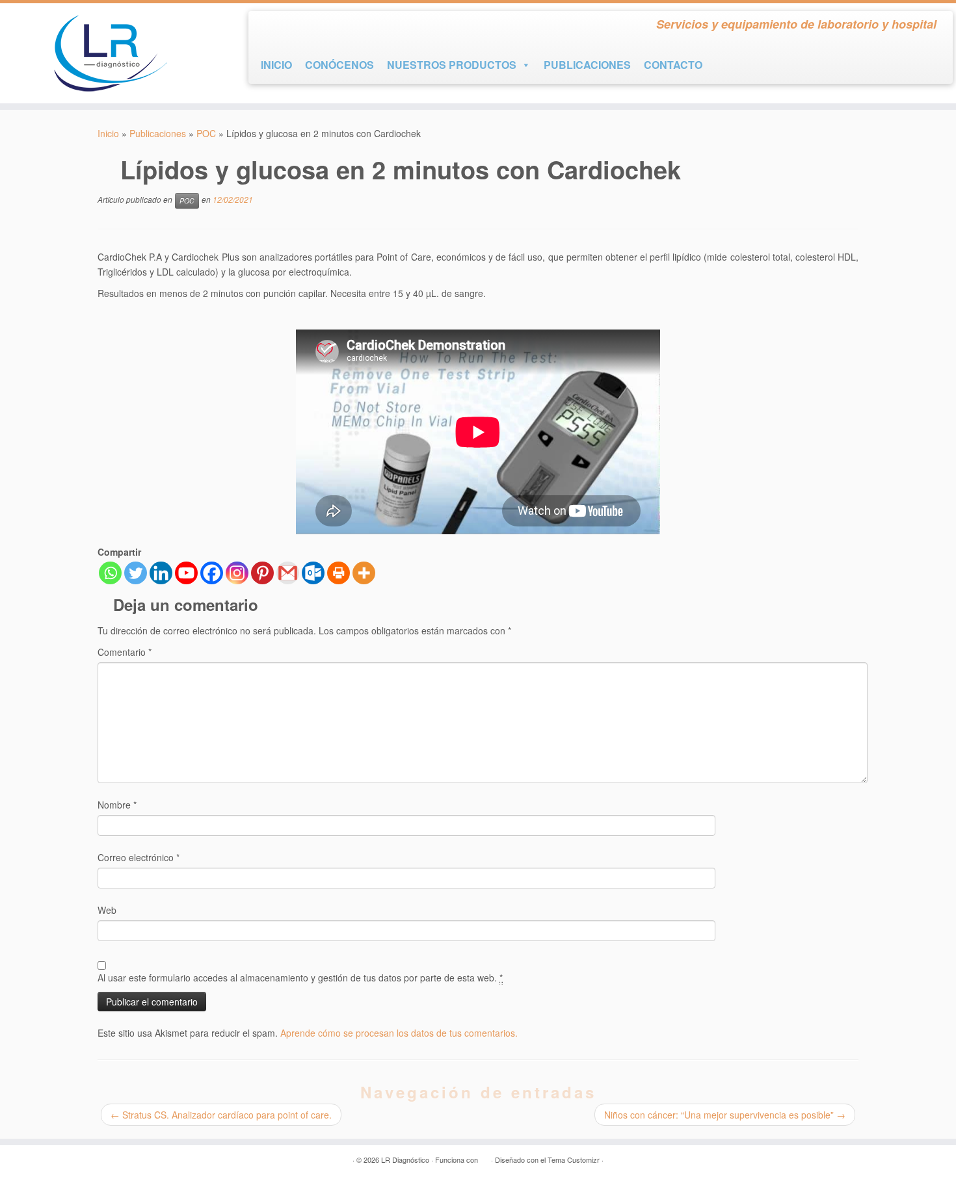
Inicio (108, 133)
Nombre (117, 804)
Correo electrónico (138, 857)
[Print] (338, 573)
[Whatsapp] (110, 573)
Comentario (125, 651)
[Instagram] (237, 573)
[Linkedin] (161, 573)
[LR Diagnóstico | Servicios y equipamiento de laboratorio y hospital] (110, 53)
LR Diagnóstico (405, 1159)
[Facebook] (211, 573)
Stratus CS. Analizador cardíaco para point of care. (221, 1114)
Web (107, 909)
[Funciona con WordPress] (484, 1156)
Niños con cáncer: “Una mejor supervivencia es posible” (724, 1114)
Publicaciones (157, 133)
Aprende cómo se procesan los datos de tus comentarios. (399, 1032)
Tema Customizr (574, 1159)
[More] (363, 573)
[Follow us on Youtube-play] (293, 27)
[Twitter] (135, 573)
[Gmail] (287, 573)
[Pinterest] (262, 573)
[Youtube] (186, 573)
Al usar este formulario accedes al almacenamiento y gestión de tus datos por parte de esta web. (300, 977)
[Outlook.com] (313, 573)
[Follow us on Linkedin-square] (316, 27)
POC (206, 133)
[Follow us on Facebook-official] (270, 27)
